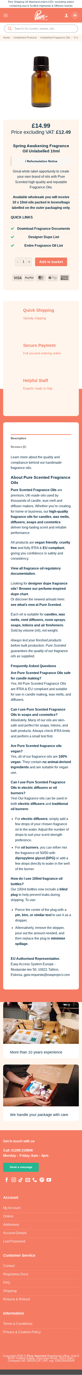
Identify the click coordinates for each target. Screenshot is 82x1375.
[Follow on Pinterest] (42, 1180)
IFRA (35, 548)
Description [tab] (18, 438)
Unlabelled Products (25, 37)
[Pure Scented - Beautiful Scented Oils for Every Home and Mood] (41, 15)
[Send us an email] (27, 1180)
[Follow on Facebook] (6, 1180)
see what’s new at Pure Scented (36, 604)
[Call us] (34, 1180)
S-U (76, 37)
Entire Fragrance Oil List (43, 245)
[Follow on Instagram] (13, 1180)
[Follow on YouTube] (48, 1180)
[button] (5, 15)
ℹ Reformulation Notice (41, 161)
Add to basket (51, 262)
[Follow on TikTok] (20, 1180)
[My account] (66, 15)
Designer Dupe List (43, 237)
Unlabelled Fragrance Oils (55, 37)
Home (6, 37)
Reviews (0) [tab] (18, 446)
